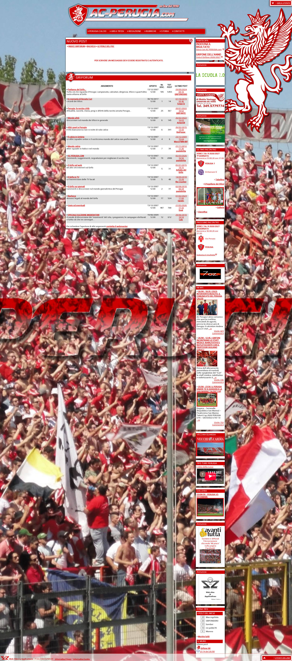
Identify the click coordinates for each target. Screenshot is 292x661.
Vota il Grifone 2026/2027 (208, 57)
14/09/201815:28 (181, 179)
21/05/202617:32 (181, 207)
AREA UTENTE (283, 3)
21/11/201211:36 (181, 148)
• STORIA (164, 31)
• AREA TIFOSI (117, 31)
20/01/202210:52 (181, 110)
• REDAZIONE (134, 31)
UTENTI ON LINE (282, 658)
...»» (210, 329)
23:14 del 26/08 (207, 651)
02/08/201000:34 (181, 188)
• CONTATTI (178, 31)
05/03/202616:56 (181, 158)
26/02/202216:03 (181, 120)
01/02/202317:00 (181, 198)
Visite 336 (219, 380)
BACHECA (91, 46)
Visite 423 (219, 331)
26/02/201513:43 (181, 129)
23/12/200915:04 (181, 139)
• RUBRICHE (150, 31)
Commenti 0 (218, 333)
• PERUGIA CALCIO (97, 31)
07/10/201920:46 (181, 101)
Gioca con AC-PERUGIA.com (209, 49)
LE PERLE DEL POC (106, 46)
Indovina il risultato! (206, 255)
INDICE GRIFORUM (76, 46)
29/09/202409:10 (181, 91)
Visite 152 (219, 422)
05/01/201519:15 (181, 168)
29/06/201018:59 (181, 217)
